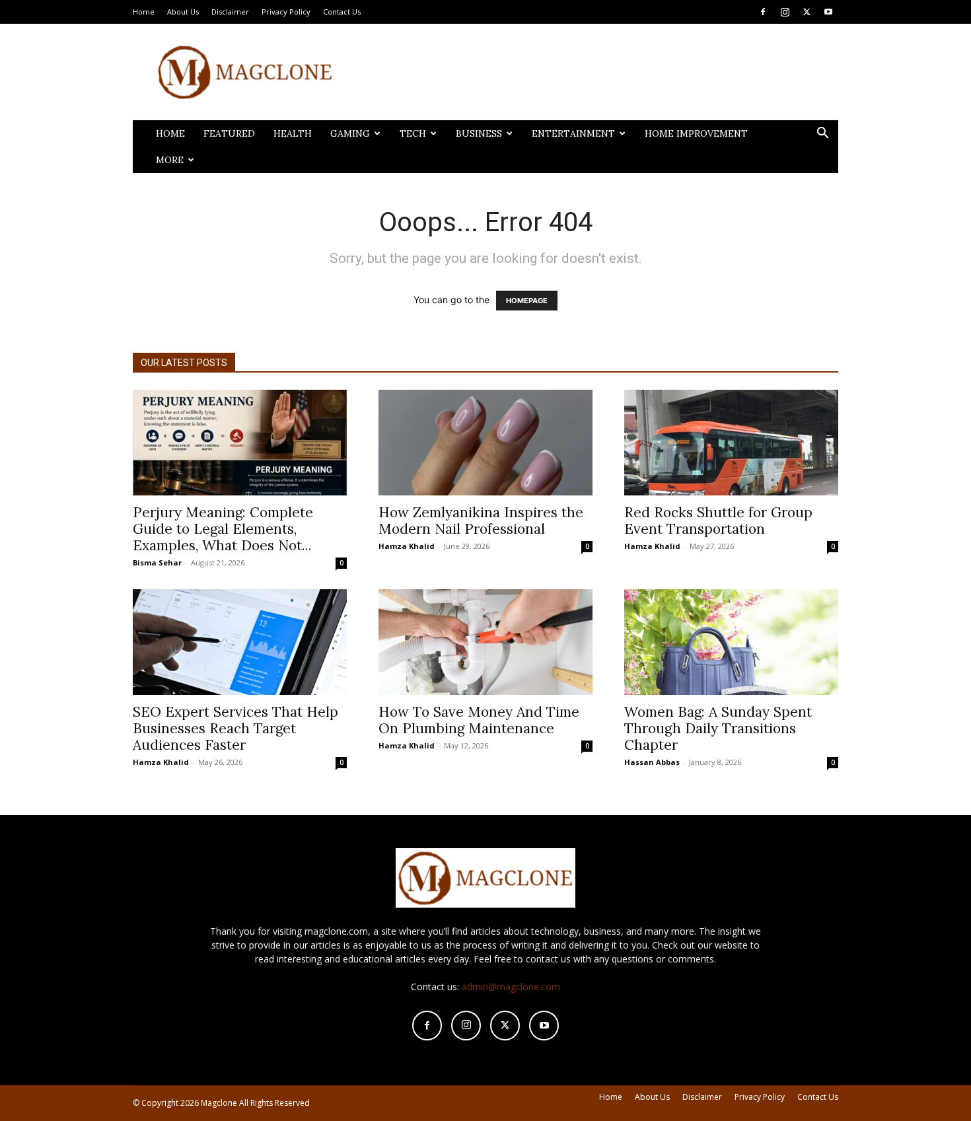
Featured (229, 133)
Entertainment (573, 133)
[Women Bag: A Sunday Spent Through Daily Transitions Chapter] (731, 642)
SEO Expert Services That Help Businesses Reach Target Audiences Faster (235, 728)
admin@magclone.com (511, 986)
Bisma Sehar (157, 562)
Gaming (350, 133)
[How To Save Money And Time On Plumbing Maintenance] (485, 642)
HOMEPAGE (527, 300)
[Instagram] (785, 12)
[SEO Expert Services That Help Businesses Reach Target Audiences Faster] (240, 642)
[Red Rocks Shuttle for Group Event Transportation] (731, 442)
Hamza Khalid (406, 546)
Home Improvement (696, 133)
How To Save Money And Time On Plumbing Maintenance (478, 720)
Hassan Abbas (652, 762)
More (170, 160)
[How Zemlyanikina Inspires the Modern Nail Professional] (485, 442)
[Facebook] (763, 12)
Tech (413, 133)
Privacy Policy (286, 12)
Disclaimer (230, 12)
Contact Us (342, 12)
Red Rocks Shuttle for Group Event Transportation (718, 520)
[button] (822, 134)
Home (144, 12)
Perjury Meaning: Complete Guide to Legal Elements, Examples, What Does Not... (223, 528)
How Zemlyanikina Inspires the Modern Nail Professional (480, 520)
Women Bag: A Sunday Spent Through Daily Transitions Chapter (718, 728)
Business (479, 133)
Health (292, 133)
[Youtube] (828, 12)
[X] (806, 12)
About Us (183, 12)
